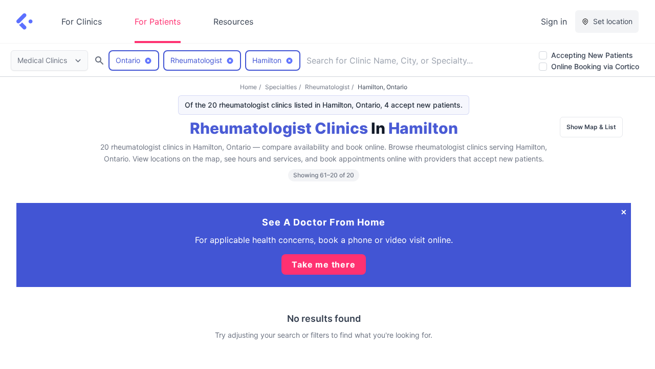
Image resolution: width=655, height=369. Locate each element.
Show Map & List (591, 127)
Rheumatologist (327, 87)
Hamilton (423, 128)
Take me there (323, 264)
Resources (233, 21)
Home (248, 87)
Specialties (281, 87)
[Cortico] (24, 21)
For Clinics (81, 21)
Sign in (554, 21)
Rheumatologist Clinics (279, 128)
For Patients (158, 21)
